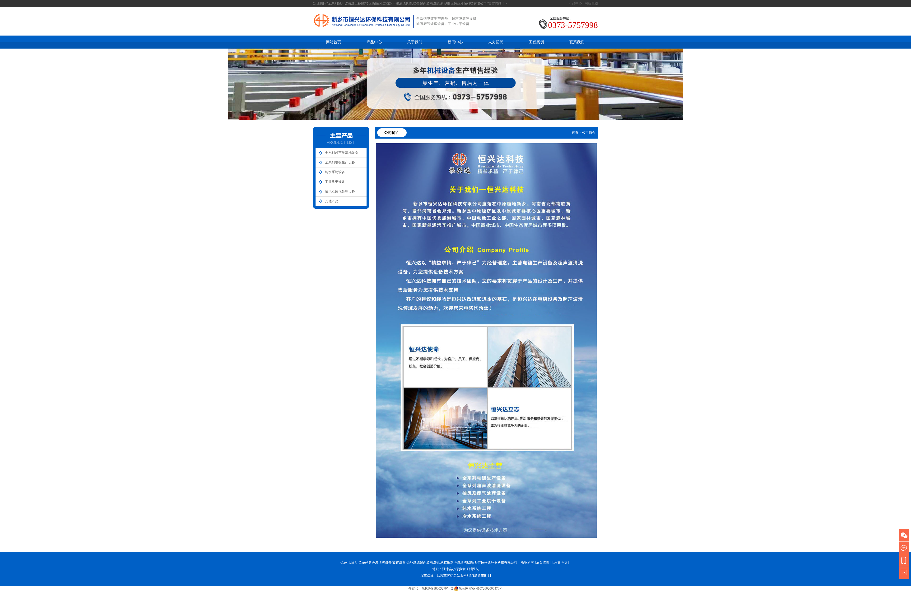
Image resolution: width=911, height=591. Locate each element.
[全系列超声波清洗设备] (395, 33)
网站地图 (591, 3)
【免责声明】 (561, 562)
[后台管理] (543, 562)
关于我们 (414, 42)
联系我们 (577, 42)
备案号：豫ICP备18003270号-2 (430, 588)
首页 (575, 132)
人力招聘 (495, 42)
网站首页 (333, 42)
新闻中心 (455, 42)
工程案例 (536, 42)
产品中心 (575, 3)
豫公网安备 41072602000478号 (481, 588)
